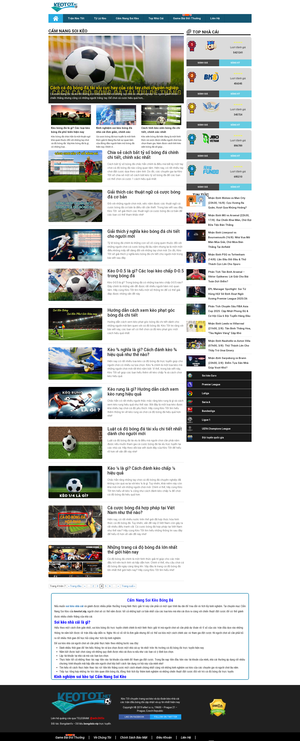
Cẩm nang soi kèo (127, 18)
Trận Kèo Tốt (76, 18)
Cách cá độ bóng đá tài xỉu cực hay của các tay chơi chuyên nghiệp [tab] (114, 87)
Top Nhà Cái (156, 18)
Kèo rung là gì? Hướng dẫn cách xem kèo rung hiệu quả (142, 392)
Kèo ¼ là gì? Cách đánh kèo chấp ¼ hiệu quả (141, 471)
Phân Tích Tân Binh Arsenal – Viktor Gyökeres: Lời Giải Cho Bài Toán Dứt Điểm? (228, 276)
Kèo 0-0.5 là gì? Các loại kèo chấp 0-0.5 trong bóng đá (145, 273)
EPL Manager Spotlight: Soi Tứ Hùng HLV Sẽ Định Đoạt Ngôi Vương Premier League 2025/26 (227, 294)
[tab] (116, 69)
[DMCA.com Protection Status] (218, 707)
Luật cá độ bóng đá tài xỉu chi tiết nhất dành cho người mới (144, 431)
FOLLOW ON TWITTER (165, 717)
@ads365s (97, 718)
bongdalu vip (91, 723)
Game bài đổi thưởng (187, 18)
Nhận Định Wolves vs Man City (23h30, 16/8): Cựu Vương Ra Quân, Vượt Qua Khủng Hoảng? (227, 202)
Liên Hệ (215, 18)
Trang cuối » (128, 586)
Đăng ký (235, 63)
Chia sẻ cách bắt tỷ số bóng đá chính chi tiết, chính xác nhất (142, 155)
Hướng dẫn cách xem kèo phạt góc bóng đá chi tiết (141, 313)
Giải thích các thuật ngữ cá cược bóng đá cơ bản (143, 194)
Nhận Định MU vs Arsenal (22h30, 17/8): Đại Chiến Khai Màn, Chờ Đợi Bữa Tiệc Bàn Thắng (229, 220)
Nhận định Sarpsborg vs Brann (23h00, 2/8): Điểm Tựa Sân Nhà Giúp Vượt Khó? (228, 363)
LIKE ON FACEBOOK (134, 717)
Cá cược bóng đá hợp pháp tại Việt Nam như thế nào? (141, 510)
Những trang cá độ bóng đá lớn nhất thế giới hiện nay (142, 550)
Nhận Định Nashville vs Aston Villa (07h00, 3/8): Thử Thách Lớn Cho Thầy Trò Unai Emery (229, 345)
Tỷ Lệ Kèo (100, 18)
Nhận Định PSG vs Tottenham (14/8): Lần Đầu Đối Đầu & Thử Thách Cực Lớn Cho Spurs (227, 259)
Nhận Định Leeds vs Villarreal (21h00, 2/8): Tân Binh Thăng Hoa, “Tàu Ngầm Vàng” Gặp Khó (229, 328)
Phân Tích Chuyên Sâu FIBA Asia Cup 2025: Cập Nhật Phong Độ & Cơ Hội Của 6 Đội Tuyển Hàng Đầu (229, 311)
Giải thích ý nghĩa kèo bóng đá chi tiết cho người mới (143, 234)
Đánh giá (203, 63)
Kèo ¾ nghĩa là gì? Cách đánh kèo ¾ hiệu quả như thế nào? (142, 352)
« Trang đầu (74, 586)
